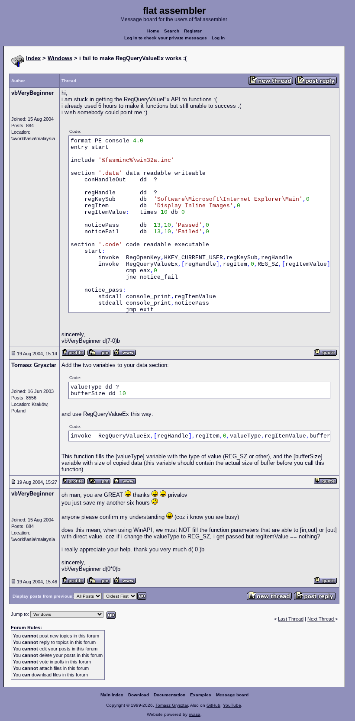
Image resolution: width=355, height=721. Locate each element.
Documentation (169, 694)
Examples (200, 694)
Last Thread (290, 618)
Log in (218, 37)
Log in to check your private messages (165, 37)
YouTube (232, 705)
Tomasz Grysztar (171, 705)
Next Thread (321, 618)
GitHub (213, 705)
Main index (111, 694)
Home (153, 31)
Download (138, 694)
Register (193, 31)
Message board (232, 694)
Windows (60, 58)
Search (171, 31)
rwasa (194, 714)
